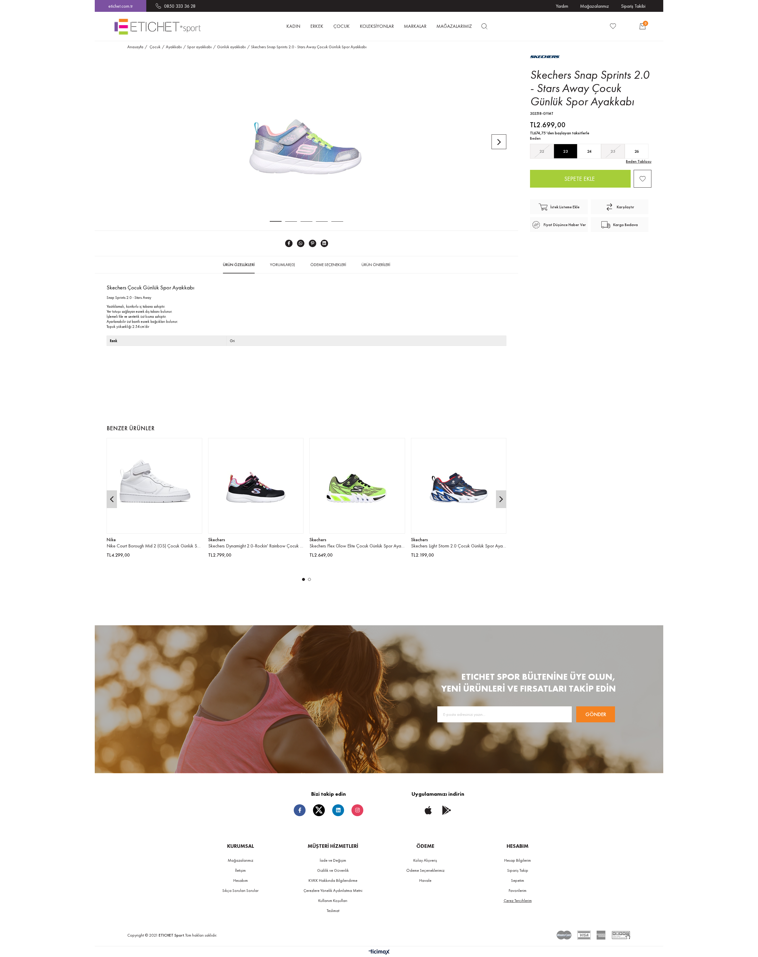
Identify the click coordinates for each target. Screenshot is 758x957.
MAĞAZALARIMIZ (454, 26)
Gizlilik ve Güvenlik (333, 870)
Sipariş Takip (517, 870)
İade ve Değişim (333, 860)
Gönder (595, 714)
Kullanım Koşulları (332, 900)
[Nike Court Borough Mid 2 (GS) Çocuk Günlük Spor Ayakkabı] (154, 485)
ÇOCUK (341, 26)
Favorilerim (517, 890)
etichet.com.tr (120, 6)
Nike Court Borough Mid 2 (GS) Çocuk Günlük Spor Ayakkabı (154, 546)
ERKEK (316, 26)
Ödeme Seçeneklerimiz (425, 870)
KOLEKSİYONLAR (377, 26)
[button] (303, 579)
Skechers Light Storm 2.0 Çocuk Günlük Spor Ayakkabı (459, 546)
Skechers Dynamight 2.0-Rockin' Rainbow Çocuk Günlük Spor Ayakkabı (256, 546)
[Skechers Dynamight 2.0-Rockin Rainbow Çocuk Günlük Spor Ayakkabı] (255, 485)
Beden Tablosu (638, 161)
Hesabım (240, 880)
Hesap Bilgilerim (517, 860)
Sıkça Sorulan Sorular (240, 890)
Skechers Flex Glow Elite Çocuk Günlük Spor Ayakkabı (357, 546)
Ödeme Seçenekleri (328, 264)
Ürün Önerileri (376, 264)
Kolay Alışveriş (425, 860)
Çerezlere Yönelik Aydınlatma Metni (332, 890)
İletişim (240, 870)
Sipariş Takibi (633, 6)
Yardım (562, 6)
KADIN (293, 26)
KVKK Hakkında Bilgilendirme (333, 880)
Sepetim (517, 880)
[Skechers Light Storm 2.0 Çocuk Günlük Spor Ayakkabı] (458, 485)
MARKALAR (415, 26)
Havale (425, 880)
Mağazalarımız (594, 6)
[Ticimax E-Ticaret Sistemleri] (379, 952)
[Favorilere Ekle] (642, 179)
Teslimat (333, 910)
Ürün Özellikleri (239, 264)
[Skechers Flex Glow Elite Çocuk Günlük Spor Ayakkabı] (357, 485)
